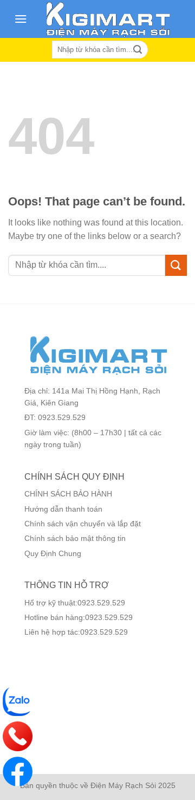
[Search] (137, 50)
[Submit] (176, 265)
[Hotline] (17, 736)
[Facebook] (17, 771)
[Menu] (20, 18)
